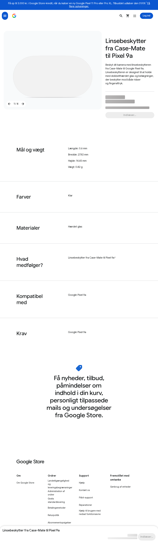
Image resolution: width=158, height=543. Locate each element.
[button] (121, 16)
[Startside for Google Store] (14, 15)
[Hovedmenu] (5, 16)
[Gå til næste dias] (22, 103)
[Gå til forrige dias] (9, 103)
